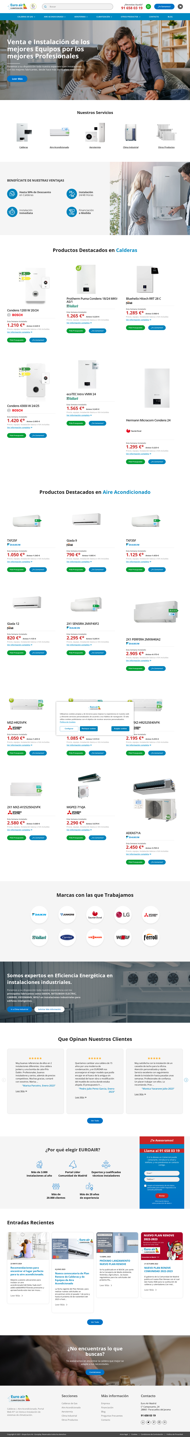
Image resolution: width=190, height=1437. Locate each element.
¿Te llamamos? (164, 6)
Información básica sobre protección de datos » (162, 1202)
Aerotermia (80, 16)
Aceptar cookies (120, 729)
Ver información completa (18, 332)
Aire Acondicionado (59, 147)
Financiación (107, 1407)
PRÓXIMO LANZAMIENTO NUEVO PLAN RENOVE (115, 1262)
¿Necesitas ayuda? (133, 4)
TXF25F (12, 540)
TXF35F (131, 540)
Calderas (23, 147)
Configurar (69, 729)
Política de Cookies (67, 722)
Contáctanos (95, 1372)
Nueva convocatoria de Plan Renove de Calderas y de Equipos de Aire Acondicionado (72, 1278)
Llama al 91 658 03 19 (162, 1151)
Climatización (103, 16)
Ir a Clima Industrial (19, 1009)
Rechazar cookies (89, 729)
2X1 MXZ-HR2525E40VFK (143, 722)
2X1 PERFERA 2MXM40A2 (143, 639)
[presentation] (4, 1080)
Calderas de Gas (25, 16)
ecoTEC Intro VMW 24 (81, 394)
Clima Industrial (130, 147)
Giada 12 (13, 623)
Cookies (134, 1434)
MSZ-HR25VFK (16, 722)
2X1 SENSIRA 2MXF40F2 (83, 623)
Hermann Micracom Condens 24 (148, 420)
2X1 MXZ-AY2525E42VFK (23, 807)
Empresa (105, 1403)
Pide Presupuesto (17, 340)
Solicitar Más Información (49, 1009)
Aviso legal (124, 1434)
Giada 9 (72, 540)
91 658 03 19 (132, 7)
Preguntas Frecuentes (112, 1415)
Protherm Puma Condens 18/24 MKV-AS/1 (92, 300)
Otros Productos (129, 16)
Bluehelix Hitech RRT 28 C (143, 298)
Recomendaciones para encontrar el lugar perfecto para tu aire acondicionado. (27, 1271)
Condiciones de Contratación (152, 1434)
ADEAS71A (133, 833)
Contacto (154, 16)
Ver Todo (95, 1120)
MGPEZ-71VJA (76, 807)
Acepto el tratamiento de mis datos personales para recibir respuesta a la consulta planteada (161, 1187)
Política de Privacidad (175, 1434)
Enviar (162, 1196)
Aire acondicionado (53, 16)
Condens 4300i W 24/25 (23, 406)
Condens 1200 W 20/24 (23, 310)
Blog (170, 16)
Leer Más (17, 78)
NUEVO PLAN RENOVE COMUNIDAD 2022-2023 (158, 1269)
